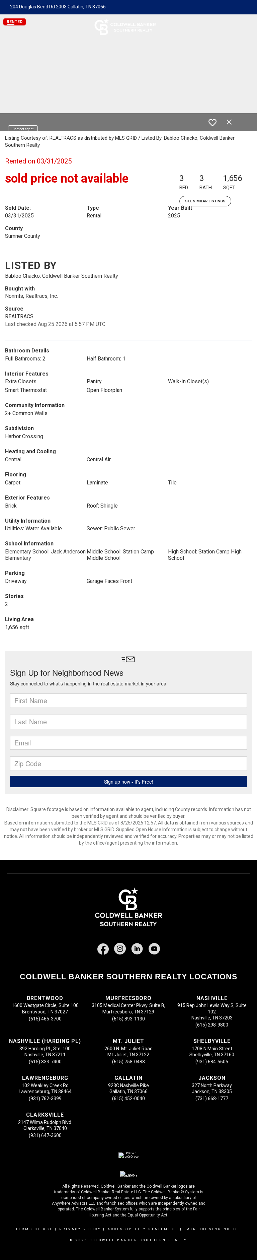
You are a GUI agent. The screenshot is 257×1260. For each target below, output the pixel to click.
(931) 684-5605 (211, 1061)
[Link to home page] (129, 27)
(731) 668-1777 (211, 1098)
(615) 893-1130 (128, 1018)
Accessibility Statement (142, 1229)
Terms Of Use (34, 1229)
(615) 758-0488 (128, 1061)
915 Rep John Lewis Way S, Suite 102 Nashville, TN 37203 (212, 1011)
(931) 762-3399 (45, 1098)
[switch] (212, 123)
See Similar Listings (205, 201)
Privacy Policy (80, 1229)
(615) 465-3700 (45, 1018)
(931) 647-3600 (45, 1135)
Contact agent (22, 129)
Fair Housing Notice (213, 1229)
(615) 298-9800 (211, 1024)
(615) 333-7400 (45, 1061)
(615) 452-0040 (128, 1098)
